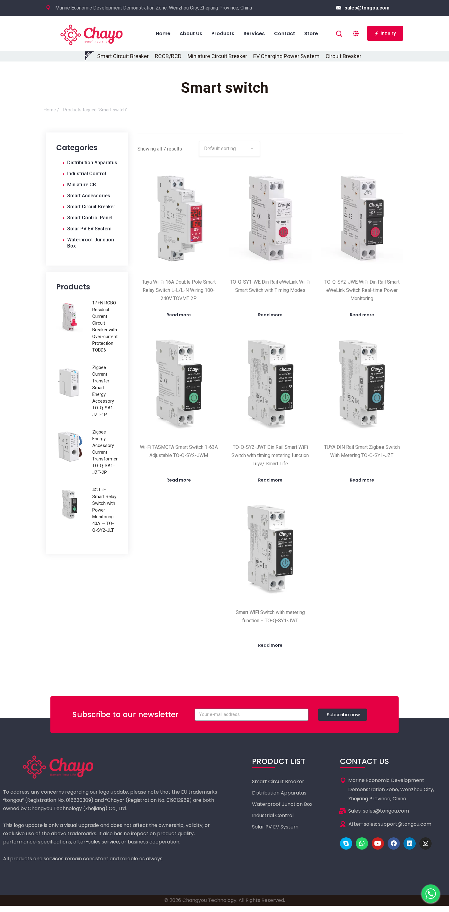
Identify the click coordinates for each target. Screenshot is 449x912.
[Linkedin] (409, 843)
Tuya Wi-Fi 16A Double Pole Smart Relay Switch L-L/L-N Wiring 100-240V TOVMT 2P (179, 290)
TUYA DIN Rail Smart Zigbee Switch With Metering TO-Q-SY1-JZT (362, 451)
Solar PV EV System (89, 229)
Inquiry (388, 33)
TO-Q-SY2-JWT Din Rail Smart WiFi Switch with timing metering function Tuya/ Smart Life (270, 455)
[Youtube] (378, 843)
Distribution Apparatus (92, 163)
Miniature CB (81, 185)
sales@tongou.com (367, 8)
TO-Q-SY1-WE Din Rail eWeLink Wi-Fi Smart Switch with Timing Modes (270, 286)
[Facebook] (394, 843)
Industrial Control (86, 174)
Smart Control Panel (89, 218)
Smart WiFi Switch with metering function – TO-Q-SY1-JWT (270, 616)
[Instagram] (425, 843)
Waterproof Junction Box (90, 243)
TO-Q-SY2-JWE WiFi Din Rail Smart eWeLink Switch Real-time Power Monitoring (362, 290)
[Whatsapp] (362, 843)
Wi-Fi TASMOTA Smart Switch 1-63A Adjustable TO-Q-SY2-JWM (179, 451)
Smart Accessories (88, 196)
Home (50, 110)
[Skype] (346, 843)
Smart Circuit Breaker (91, 207)
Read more (178, 315)
